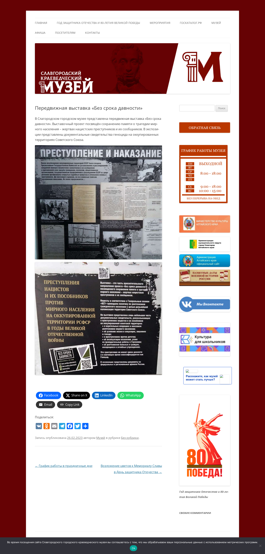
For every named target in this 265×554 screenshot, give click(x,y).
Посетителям (65, 33)
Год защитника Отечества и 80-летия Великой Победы (98, 23)
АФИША (40, 33)
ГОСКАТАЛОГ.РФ (191, 23)
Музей (216, 23)
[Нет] (260, 546)
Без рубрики (130, 438)
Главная (41, 23)
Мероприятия (160, 23)
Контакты (92, 33)
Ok (133, 548)
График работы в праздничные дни (63, 466)
